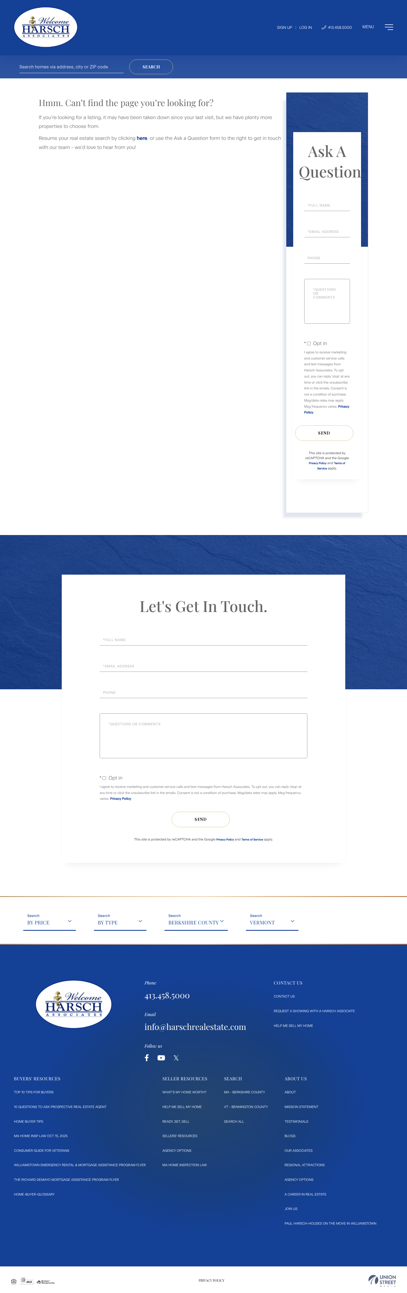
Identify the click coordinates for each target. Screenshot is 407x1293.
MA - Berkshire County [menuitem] (244, 1092)
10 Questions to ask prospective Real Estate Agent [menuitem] (60, 1107)
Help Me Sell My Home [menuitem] (293, 1026)
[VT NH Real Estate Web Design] (382, 1281)
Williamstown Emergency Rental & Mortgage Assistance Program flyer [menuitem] (80, 1165)
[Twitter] (176, 1058)
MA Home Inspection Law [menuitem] (185, 1165)
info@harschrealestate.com (195, 1026)
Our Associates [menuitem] (299, 1151)
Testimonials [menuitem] (296, 1122)
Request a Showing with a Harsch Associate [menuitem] (314, 1011)
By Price (38, 922)
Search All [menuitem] (234, 1122)
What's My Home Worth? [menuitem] (185, 1092)
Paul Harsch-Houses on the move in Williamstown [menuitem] (331, 1223)
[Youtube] (161, 1058)
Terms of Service (252, 839)
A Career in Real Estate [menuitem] (305, 1194)
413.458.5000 (339, 27)
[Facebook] (147, 1058)
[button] (151, 67)
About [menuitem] (290, 1092)
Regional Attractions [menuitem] (305, 1165)
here (142, 138)
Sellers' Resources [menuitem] (180, 1136)
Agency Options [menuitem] (177, 1151)
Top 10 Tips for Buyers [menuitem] (34, 1092)
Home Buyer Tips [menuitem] (28, 1122)
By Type (108, 922)
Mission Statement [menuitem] (301, 1107)
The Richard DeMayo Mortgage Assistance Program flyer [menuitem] (66, 1180)
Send (324, 433)
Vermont (262, 922)
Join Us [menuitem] (291, 1209)
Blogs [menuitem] (290, 1136)
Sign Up (284, 27)
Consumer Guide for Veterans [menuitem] (41, 1151)
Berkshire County (194, 922)
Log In (305, 27)
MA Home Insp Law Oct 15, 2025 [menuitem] (41, 1136)
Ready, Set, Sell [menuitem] (176, 1122)
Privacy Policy (317, 463)
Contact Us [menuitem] (284, 996)
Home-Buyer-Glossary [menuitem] (34, 1194)
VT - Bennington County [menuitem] (246, 1107)
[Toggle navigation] (377, 27)
